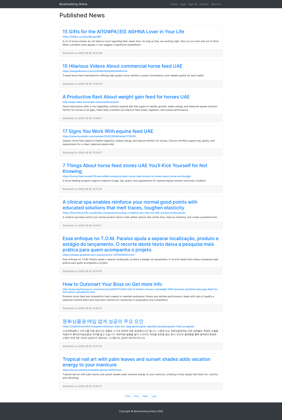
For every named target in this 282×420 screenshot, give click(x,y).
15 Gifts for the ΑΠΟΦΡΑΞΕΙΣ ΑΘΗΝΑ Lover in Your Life (123, 31)
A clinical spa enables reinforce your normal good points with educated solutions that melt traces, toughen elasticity (130, 204)
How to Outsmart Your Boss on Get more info (112, 284)
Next (145, 396)
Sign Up (192, 4)
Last (154, 396)
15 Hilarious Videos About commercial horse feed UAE (122, 66)
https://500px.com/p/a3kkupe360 (82, 36)
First (128, 396)
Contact (204, 4)
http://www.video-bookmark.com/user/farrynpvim (91, 101)
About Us (216, 4)
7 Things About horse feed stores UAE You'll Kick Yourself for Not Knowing (135, 168)
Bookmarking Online (73, 4)
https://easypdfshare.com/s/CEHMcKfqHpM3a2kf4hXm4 (95, 71)
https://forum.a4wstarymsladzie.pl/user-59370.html (92, 369)
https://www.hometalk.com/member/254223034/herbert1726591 (99, 136)
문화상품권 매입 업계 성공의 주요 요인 (103, 321)
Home (174, 4)
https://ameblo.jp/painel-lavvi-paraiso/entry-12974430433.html (98, 254)
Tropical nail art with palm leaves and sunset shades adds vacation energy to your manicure (136, 362)
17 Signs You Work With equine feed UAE (108, 131)
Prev (136, 396)
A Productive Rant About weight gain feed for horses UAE (126, 97)
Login (183, 4)
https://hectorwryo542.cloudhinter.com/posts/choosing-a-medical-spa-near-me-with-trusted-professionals (124, 212)
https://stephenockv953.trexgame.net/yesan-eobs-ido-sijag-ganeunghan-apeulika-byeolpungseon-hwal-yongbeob (128, 326)
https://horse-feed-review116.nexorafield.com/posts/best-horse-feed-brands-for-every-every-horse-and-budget (127, 176)
